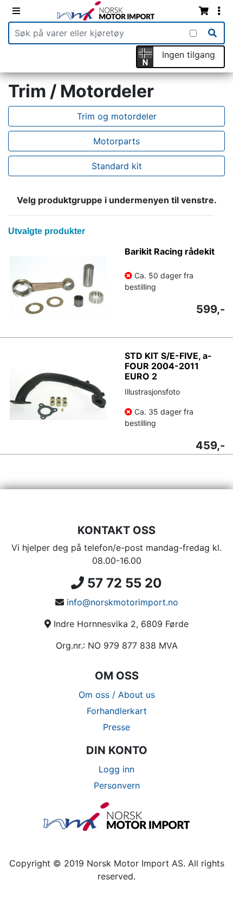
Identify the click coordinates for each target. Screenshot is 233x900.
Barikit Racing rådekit (170, 251)
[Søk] (212, 33)
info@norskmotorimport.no (122, 602)
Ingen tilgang (188, 54)
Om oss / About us (117, 694)
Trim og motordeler (117, 116)
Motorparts (116, 141)
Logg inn (116, 769)
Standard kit (117, 166)
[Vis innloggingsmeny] (219, 11)
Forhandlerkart (117, 710)
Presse (116, 727)
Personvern (117, 785)
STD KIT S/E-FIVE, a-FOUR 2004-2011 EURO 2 (168, 366)
